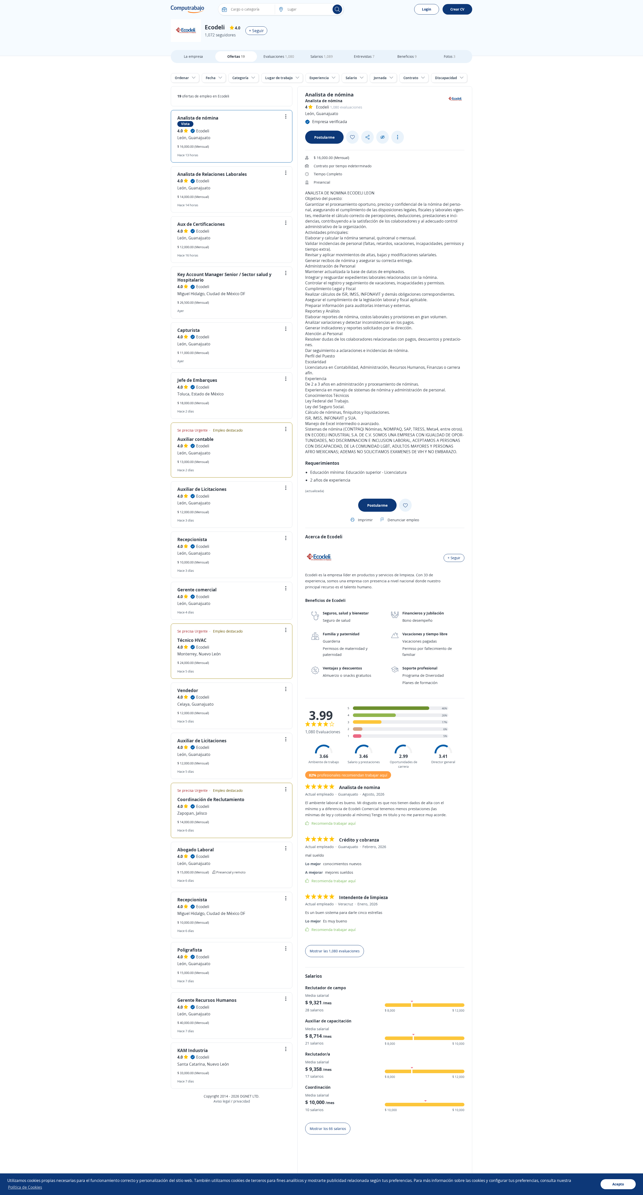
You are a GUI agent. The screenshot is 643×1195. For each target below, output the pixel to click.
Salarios (321, 56)
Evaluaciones (278, 56)
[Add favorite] (352, 137)
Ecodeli (202, 131)
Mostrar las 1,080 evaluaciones (334, 951)
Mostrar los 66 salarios (328, 1128)
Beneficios (407, 56)
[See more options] (397, 137)
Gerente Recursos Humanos (207, 1000)
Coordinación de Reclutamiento (210, 799)
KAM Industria (192, 1050)
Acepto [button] (618, 1184)
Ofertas (236, 56)
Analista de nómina (197, 118)
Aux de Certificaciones (201, 224)
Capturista (188, 330)
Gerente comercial (197, 590)
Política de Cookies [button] (25, 1187)
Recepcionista (192, 539)
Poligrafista (189, 950)
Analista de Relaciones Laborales (212, 174)
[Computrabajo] (187, 9)
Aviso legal (221, 1101)
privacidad (241, 1101)
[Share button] (367, 137)
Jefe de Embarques (197, 380)
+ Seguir (256, 30)
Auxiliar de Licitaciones (202, 489)
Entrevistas (364, 56)
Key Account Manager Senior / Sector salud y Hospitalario (224, 277)
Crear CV (457, 9)
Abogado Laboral (195, 850)
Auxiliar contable (195, 439)
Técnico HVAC (191, 640)
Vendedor (187, 690)
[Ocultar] (382, 137)
